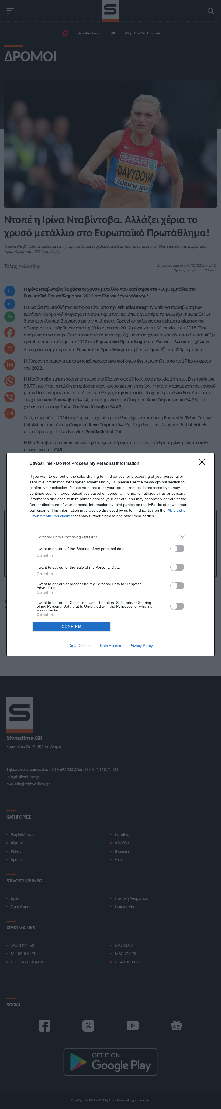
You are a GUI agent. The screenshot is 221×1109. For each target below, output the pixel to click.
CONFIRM (72, 627)
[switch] (177, 548)
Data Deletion (80, 645)
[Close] (204, 464)
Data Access (110, 645)
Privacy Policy (141, 645)
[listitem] (110, 537)
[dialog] (110, 554)
